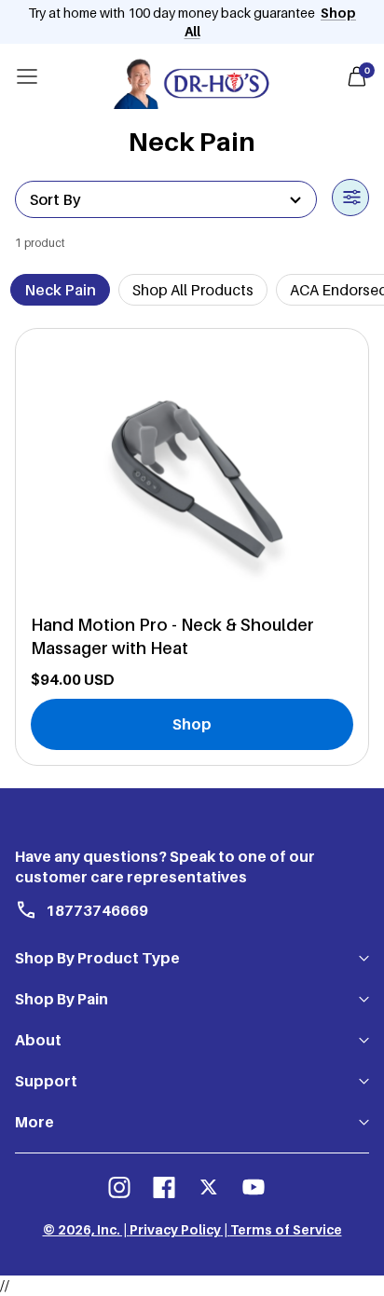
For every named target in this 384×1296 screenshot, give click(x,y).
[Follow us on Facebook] (164, 1187)
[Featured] (166, 199)
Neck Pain (60, 289)
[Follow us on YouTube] (253, 1187)
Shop (192, 724)
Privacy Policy (175, 1229)
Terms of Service (286, 1229)
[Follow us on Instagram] (119, 1187)
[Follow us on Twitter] (209, 1187)
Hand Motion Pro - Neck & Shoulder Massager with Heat (172, 636)
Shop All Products (193, 289)
